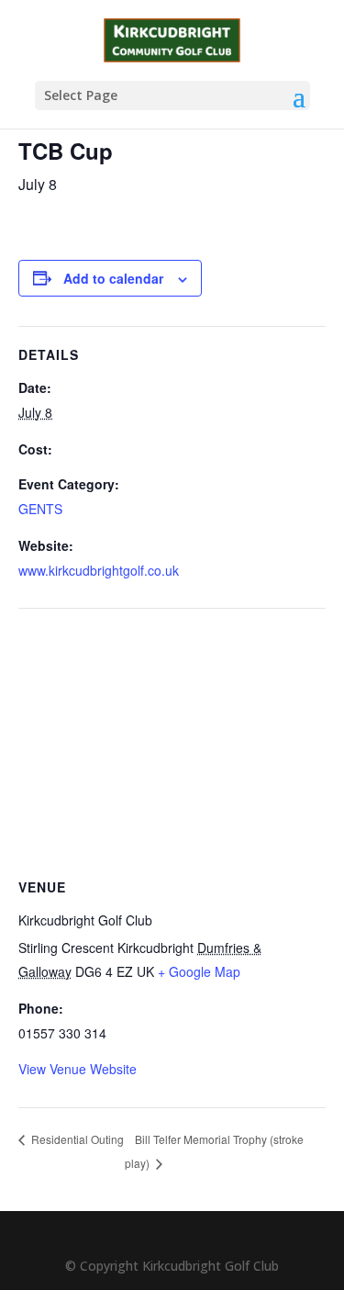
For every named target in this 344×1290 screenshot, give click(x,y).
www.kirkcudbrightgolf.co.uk (98, 570)
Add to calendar (113, 278)
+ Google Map (199, 971)
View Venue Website (77, 1069)
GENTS (40, 508)
